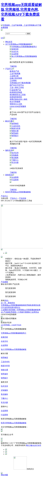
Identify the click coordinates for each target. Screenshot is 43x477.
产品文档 (15, 284)
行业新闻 (4, 415)
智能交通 (4, 370)
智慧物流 (4, 357)
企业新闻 (4, 411)
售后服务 (4, 394)
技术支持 (4, 386)
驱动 (2, 284)
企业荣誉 (4, 345)
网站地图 (4, 475)
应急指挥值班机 (16, 97)
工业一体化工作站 (17, 87)
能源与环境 (5, 366)
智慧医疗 (4, 378)
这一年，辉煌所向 (8, 303)
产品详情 (22, 198)
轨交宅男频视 (15, 102)
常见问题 (4, 402)
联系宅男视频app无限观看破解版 (18, 192)
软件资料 (8, 284)
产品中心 (4, 196)
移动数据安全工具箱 (18, 95)
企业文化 (4, 341)
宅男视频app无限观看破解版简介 (13, 333)
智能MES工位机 (16, 104)
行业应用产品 (15, 90)
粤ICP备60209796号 (33, 445)
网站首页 (8, 42)
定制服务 (4, 390)
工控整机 (13, 80)
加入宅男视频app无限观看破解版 (13, 349)
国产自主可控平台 (17, 85)
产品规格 (4, 282)
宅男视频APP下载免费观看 (20, 83)
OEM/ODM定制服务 (18, 106)
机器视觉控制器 (16, 92)
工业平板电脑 (15, 73)
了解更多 (13, 66)
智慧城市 (4, 374)
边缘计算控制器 (16, 78)
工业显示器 (14, 76)
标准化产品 (14, 71)
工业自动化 (5, 362)
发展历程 (4, 337)
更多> (6, 300)
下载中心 (4, 398)
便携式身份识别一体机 (18, 99)
